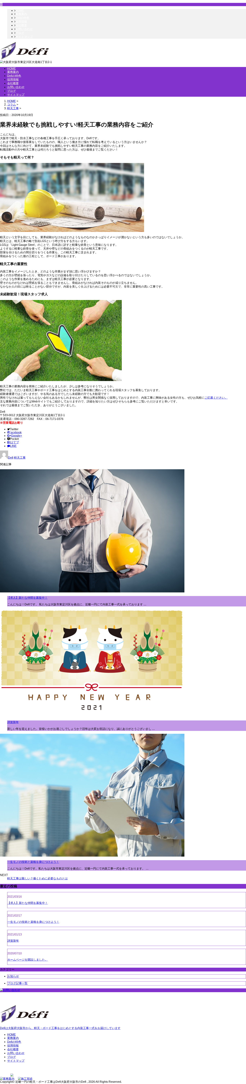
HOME (19, 10)
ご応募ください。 (216, 397)
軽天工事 (13, 108)
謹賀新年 (13, 722)
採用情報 (21, 21)
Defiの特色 (22, 17)
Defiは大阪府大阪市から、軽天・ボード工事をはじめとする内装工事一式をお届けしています (60, 1028)
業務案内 (21, 13)
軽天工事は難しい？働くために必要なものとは (37, 878)
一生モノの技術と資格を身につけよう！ (33, 861)
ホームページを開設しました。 (27, 959)
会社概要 (21, 25)
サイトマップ (24, 36)
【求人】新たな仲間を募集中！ (27, 597)
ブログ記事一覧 (17, 983)
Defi (10, 457)
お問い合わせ (24, 29)
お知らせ (13, 976)
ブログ (19, 32)
